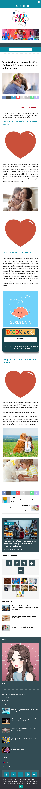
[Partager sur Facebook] (4, 97)
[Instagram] (20, 6)
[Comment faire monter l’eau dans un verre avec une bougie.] (6, 730)
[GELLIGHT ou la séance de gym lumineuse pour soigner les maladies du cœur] (6, 711)
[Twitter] (16, 6)
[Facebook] (13, 6)
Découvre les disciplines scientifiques (13, 694)
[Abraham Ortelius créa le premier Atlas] (24, 588)
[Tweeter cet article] (8, 97)
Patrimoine (5, 697)
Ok (21, 786)
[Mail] (28, 6)
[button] (38, 1)
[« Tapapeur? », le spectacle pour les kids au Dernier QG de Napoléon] (6, 721)
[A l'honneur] (6, 608)
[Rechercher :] (20, 49)
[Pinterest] (24, 6)
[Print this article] (27, 97)
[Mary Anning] (7, 588)
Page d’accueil (6, 688)
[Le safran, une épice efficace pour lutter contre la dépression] (6, 750)
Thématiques (6, 691)
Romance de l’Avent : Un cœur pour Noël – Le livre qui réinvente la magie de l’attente (20, 543)
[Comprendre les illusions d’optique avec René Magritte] (6, 740)
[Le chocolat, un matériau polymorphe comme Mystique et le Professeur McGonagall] (7, 581)
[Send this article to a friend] (22, 97)
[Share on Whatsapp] (32, 97)
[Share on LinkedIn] (13, 97)
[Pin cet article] (18, 97)
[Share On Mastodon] (36, 97)
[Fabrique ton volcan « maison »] (33, 588)
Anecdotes (5, 700)
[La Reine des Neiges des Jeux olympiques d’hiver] (33, 581)
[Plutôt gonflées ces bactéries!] (20, 594)
